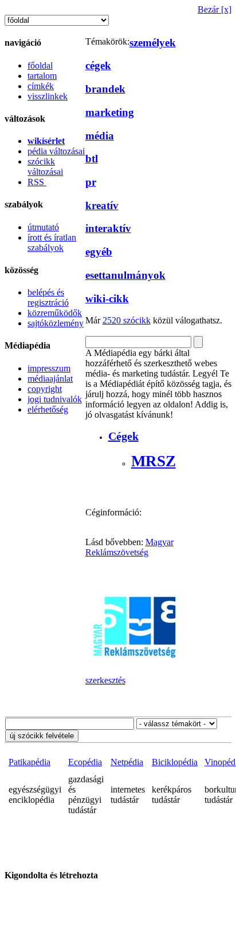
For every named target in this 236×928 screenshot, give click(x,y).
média (99, 136)
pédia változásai (56, 151)
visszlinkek (47, 96)
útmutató (43, 227)
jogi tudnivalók (54, 399)
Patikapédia (29, 762)
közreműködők (54, 313)
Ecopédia (85, 762)
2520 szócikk (127, 320)
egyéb (98, 252)
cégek (98, 65)
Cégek (123, 436)
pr (90, 182)
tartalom (42, 76)
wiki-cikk (107, 299)
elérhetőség (47, 409)
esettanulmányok (125, 275)
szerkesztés (105, 680)
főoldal (40, 65)
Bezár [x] (214, 9)
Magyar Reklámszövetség (129, 547)
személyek (152, 43)
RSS (36, 182)
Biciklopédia (175, 762)
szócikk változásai (45, 167)
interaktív (108, 228)
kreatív (102, 205)
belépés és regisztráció (48, 297)
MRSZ (153, 461)
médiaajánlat (50, 378)
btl (91, 159)
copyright (44, 389)
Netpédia (127, 762)
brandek (105, 89)
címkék (40, 86)
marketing (109, 112)
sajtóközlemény (55, 323)
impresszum (48, 368)
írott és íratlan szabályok (51, 243)
